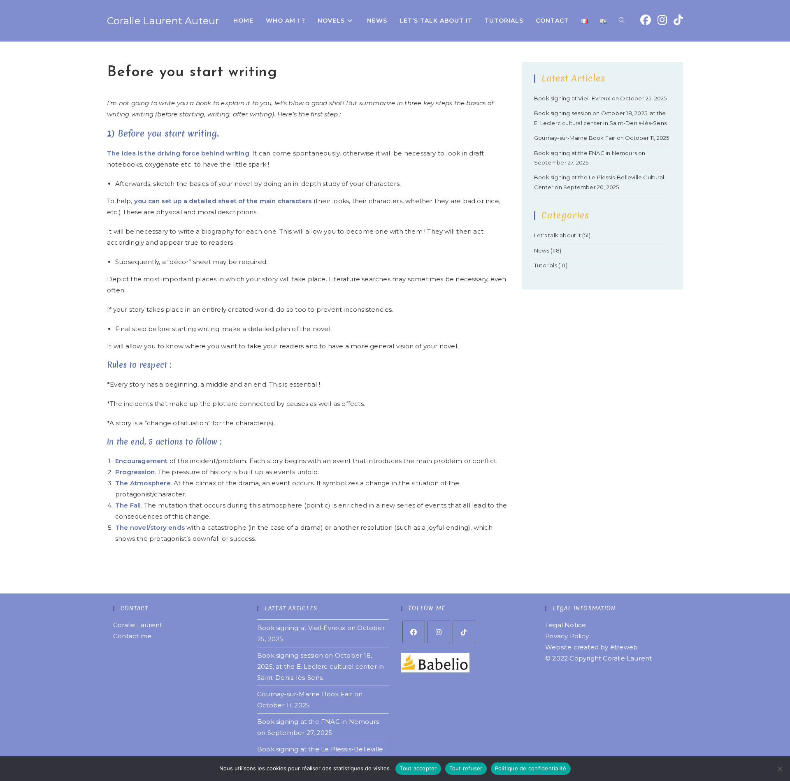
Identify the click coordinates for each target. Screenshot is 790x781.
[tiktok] (464, 632)
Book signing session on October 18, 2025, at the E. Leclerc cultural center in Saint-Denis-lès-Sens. (320, 666)
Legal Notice (565, 625)
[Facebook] (413, 632)
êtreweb (624, 647)
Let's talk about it (557, 235)
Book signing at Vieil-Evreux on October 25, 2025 (600, 98)
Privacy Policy (567, 636)
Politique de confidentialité (531, 768)
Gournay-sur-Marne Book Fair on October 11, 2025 (601, 137)
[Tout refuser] (780, 769)
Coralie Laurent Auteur (163, 21)
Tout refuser (466, 768)
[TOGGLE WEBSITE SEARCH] (622, 21)
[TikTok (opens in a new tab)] (678, 20)
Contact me (132, 636)
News (541, 250)
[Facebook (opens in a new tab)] (645, 20)
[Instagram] (439, 632)
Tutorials (545, 265)
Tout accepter (418, 768)
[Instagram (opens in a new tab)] (662, 20)
